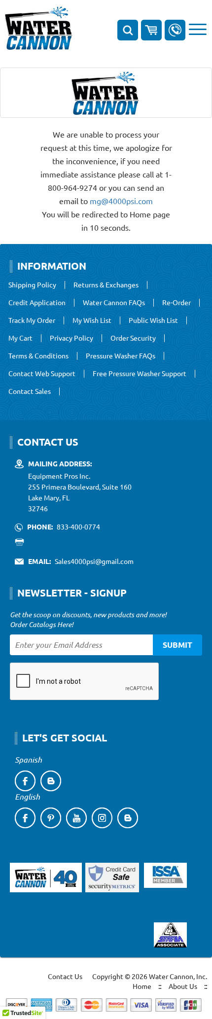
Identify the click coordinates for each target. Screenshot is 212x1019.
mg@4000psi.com (121, 201)
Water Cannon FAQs (114, 303)
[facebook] (25, 781)
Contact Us (65, 976)
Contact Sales (29, 391)
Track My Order (31, 320)
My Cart (20, 338)
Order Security (133, 338)
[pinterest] (50, 818)
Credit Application (37, 303)
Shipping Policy (32, 285)
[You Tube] (76, 818)
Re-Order (176, 303)
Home (142, 986)
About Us (183, 986)
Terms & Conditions (38, 356)
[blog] (50, 781)
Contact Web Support (41, 374)
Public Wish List (153, 320)
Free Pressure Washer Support (139, 374)
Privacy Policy (71, 338)
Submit (177, 644)
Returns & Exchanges (106, 285)
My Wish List (91, 320)
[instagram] (102, 818)
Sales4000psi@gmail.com (94, 561)
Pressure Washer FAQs (120, 356)
